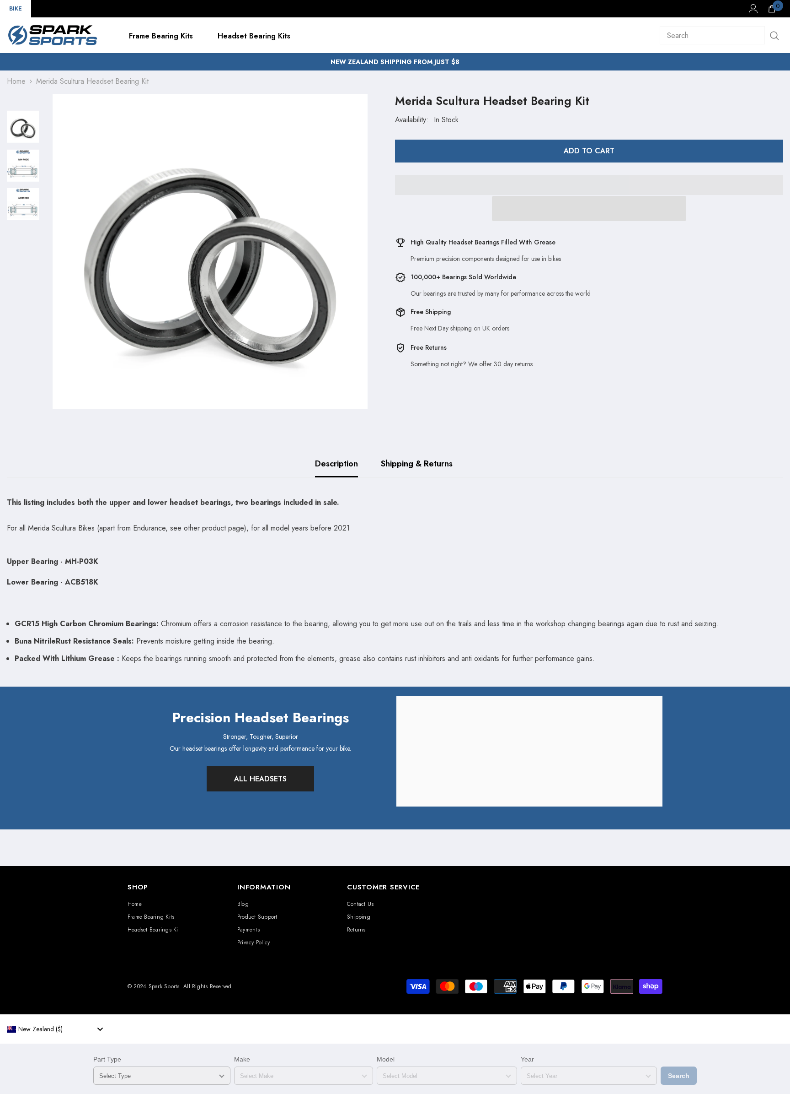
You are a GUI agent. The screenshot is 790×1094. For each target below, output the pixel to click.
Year (527, 1059)
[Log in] (753, 8)
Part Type (107, 1059)
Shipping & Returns (417, 464)
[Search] (721, 35)
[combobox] (54, 1029)
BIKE (15, 8)
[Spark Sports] (529, 751)
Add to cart (589, 151)
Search (678, 1075)
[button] (589, 208)
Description (336, 464)
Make (242, 1059)
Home (16, 81)
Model (386, 1059)
